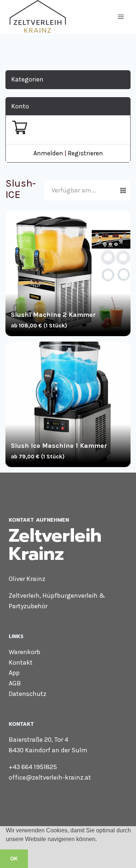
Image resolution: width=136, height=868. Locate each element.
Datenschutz (27, 694)
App (14, 673)
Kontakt (21, 662)
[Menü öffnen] (120, 16)
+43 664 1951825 (33, 767)
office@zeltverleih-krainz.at (50, 777)
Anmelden (48, 153)
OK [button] (14, 858)
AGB (15, 683)
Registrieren (85, 153)
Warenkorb (24, 652)
